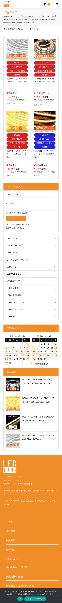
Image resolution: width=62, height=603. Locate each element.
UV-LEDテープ (13, 281)
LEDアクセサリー (15, 309)
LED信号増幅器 (14, 295)
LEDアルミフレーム (16, 302)
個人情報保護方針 (15, 576)
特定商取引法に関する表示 (20, 586)
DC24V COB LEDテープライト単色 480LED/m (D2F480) (38, 437)
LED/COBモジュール (16, 274)
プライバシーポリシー (35, 599)
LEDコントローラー (16, 288)
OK (20, 599)
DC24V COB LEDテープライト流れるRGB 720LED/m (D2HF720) (38, 381)
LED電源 (11, 316)
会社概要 (10, 531)
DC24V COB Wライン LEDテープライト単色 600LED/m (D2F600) (38, 400)
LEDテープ (12, 267)
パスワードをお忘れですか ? (19, 224)
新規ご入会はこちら (15, 228)
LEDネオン (12, 252)
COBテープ (12, 238)
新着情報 (10, 549)
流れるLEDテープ (15, 245)
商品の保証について (16, 567)
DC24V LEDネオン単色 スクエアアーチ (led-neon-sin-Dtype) (39, 419)
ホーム (9, 521)
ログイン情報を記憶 (18, 213)
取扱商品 (10, 540)
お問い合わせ (13, 559)
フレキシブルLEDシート (18, 260)
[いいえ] (58, 595)
